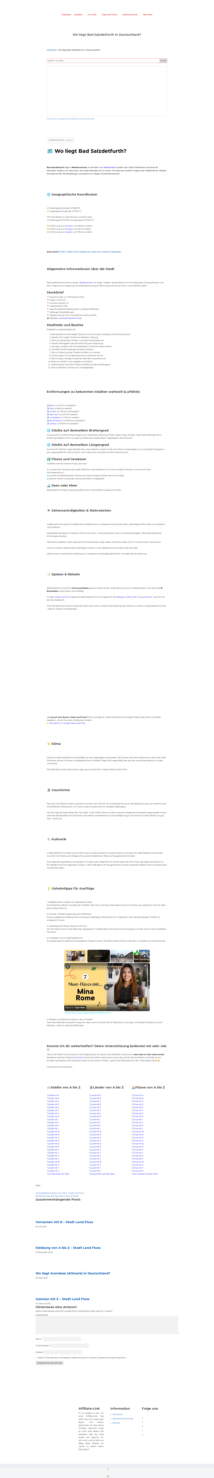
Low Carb (92, 15)
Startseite (66, 15)
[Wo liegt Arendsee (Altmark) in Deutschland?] (52, 1270)
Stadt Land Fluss (130, 15)
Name (39, 1339)
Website (39, 1352)
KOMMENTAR (42, 1315)
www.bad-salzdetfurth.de (70, 318)
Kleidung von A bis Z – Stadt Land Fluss (68, 1248)
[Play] (122, 956)
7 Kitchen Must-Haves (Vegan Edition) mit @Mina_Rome (97, 966)
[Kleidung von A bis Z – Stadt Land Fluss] (52, 1244)
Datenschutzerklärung (122, 1419)
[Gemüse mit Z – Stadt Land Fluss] (52, 1296)
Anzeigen (69, 140)
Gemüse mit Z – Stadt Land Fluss (63, 1299)
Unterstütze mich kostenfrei (59, 1067)
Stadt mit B (131, 597)
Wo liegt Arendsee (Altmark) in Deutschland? (73, 1273)
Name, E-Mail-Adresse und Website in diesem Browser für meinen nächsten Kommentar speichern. (82, 1358)
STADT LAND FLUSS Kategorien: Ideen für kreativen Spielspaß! (90, 252)
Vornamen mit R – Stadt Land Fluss (64, 1222)
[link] (68, 966)
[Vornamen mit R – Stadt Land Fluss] (52, 1219)
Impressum (117, 1414)
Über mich (147, 15)
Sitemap (116, 1423)
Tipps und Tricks (109, 15)
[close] (108, 1469)
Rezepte (78, 15)
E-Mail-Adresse (43, 1346)
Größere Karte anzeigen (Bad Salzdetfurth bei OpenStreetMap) (70, 119)
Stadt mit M (54, 1132)
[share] (145, 965)
